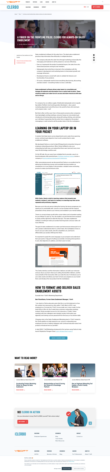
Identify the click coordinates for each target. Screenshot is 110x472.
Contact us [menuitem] (79, 436)
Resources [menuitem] (58, 433)
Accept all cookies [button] (66, 468)
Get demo (22, 421)
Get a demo (96, 7)
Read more (19, 390)
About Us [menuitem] (87, 451)
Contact (44, 7)
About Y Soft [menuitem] (88, 454)
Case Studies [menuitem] (59, 438)
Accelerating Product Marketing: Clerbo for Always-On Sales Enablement (26, 385)
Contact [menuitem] (79, 433)
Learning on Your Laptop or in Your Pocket (25, 56)
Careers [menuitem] (74, 451)
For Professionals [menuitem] (77, 454)
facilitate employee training (66, 156)
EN (85, 7)
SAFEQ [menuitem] (36, 454)
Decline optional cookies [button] (79, 468)
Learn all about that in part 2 (64, 331)
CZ (88, 7)
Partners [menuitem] (49, 451)
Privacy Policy (71, 461)
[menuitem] (37, 14)
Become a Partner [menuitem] (52, 454)
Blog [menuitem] (20, 14)
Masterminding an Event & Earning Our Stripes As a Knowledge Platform (54, 385)
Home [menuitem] (16, 14)
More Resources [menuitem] (59, 440)
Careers (47, 2)
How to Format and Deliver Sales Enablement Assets (24, 61)
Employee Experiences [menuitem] (40, 436)
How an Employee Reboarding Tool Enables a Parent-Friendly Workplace (82, 385)
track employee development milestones (55, 158)
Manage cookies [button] (57, 468)
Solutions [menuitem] (36, 433)
